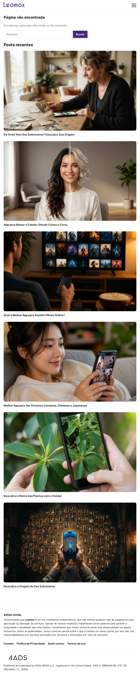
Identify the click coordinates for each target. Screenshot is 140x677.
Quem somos (56, 643)
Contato (9, 643)
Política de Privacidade (31, 643)
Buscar (80, 34)
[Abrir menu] (134, 5)
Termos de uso (76, 643)
